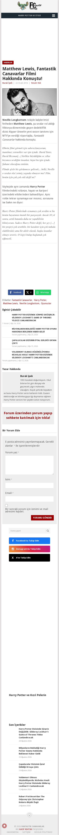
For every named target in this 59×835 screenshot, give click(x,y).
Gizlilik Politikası (43, 832)
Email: (9, 493)
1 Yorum (5, 323)
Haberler (8, 63)
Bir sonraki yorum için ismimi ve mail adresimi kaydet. (26, 510)
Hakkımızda (13, 832)
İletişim (26, 832)
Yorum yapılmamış (19, 335)
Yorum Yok (36, 83)
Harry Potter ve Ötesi (29, 15)
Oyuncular (46, 303)
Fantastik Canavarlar (22, 300)
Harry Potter (40, 300)
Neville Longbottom (29, 303)
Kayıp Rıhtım (25, 829)
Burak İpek (7, 83)
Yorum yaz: (12, 452)
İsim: (8, 479)
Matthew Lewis (10, 303)
